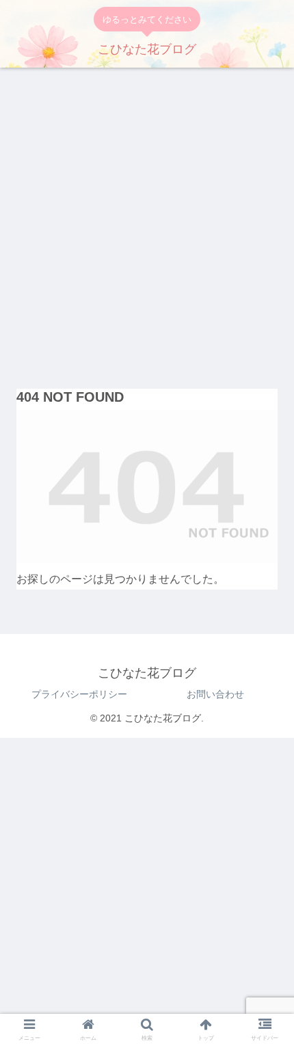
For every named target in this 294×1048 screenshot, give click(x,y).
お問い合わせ (215, 694)
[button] (266, 930)
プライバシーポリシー (79, 694)
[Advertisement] (147, 223)
